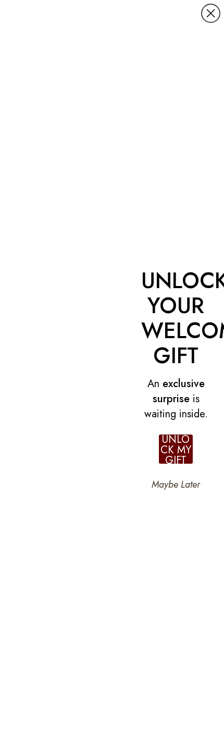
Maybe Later (176, 484)
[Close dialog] (211, 13)
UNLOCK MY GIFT (175, 449)
